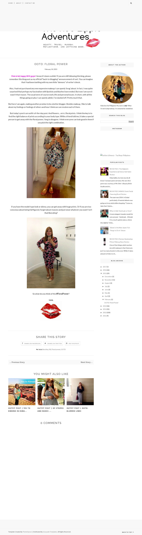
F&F (50, 349)
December (108, 276)
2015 (104, 273)
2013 (104, 309)
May (106, 293)
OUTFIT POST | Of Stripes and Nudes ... (50, 409)
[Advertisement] (71, 21)
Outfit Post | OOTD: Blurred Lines (77, 409)
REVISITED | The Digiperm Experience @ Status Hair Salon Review (120, 172)
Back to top (127, 532)
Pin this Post (74, 343)
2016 (104, 270)
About (19, 3)
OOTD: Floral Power (111, 303)
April (106, 296)
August (107, 283)
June (106, 290)
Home (10, 3)
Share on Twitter (54, 343)
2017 (104, 267)
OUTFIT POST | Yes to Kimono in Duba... (19, 409)
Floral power (56, 349)
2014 (104, 306)
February (108, 299)
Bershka (45, 349)
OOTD (63, 349)
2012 (104, 312)
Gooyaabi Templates (50, 532)
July (106, 286)
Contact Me (30, 3)
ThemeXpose (27, 532)
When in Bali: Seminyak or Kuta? (121, 211)
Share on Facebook (32, 343)
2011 (104, 316)
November (108, 280)
